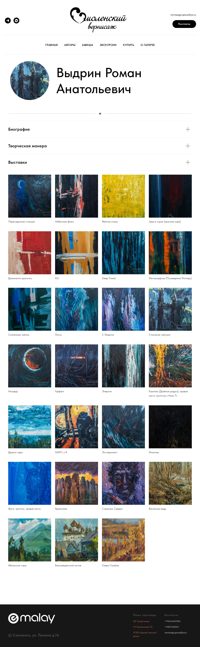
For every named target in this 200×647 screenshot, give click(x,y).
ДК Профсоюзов (141, 621)
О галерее (148, 44)
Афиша (87, 44)
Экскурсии (108, 44)
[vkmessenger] (16, 20)
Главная (51, 44)
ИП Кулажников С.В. (143, 627)
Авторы (69, 44)
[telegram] (8, 20)
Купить (128, 44)
